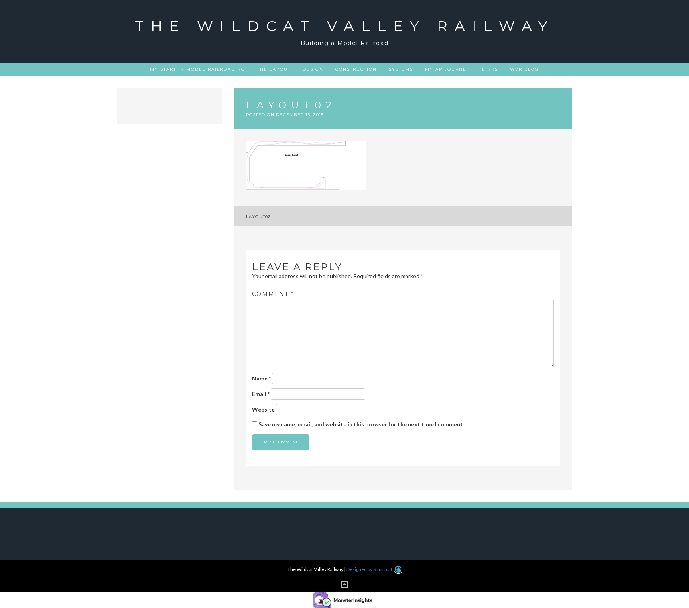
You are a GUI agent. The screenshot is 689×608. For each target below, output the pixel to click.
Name (261, 378)
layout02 (258, 216)
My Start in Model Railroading (197, 69)
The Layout (274, 69)
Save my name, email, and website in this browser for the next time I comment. (361, 424)
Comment (273, 294)
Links (490, 69)
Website (263, 409)
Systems (401, 69)
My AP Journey (447, 69)
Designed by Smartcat (369, 569)
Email (261, 393)
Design (313, 69)
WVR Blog (524, 69)
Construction (356, 69)
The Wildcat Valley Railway (345, 26)
